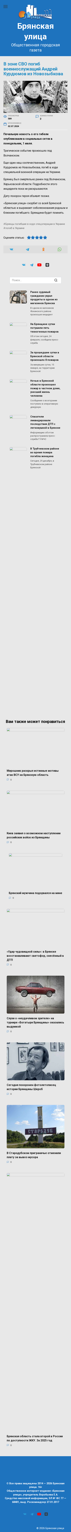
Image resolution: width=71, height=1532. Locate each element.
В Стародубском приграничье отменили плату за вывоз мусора (34, 1155)
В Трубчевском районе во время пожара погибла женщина (44, 452)
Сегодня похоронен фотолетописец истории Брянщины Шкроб (31, 1087)
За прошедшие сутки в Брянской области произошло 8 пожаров (44, 356)
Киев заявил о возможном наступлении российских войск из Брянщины (33, 835)
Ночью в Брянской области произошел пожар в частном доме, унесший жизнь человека (45, 388)
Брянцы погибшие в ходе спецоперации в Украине (35, 224)
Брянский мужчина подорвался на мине (35, 893)
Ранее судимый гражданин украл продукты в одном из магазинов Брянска (44, 298)
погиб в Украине (14, 228)
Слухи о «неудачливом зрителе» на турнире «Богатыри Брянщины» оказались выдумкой (35, 1022)
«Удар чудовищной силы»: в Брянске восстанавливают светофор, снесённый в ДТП (35, 955)
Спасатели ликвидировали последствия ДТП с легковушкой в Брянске (45, 422)
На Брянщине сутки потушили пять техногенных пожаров (44, 328)
